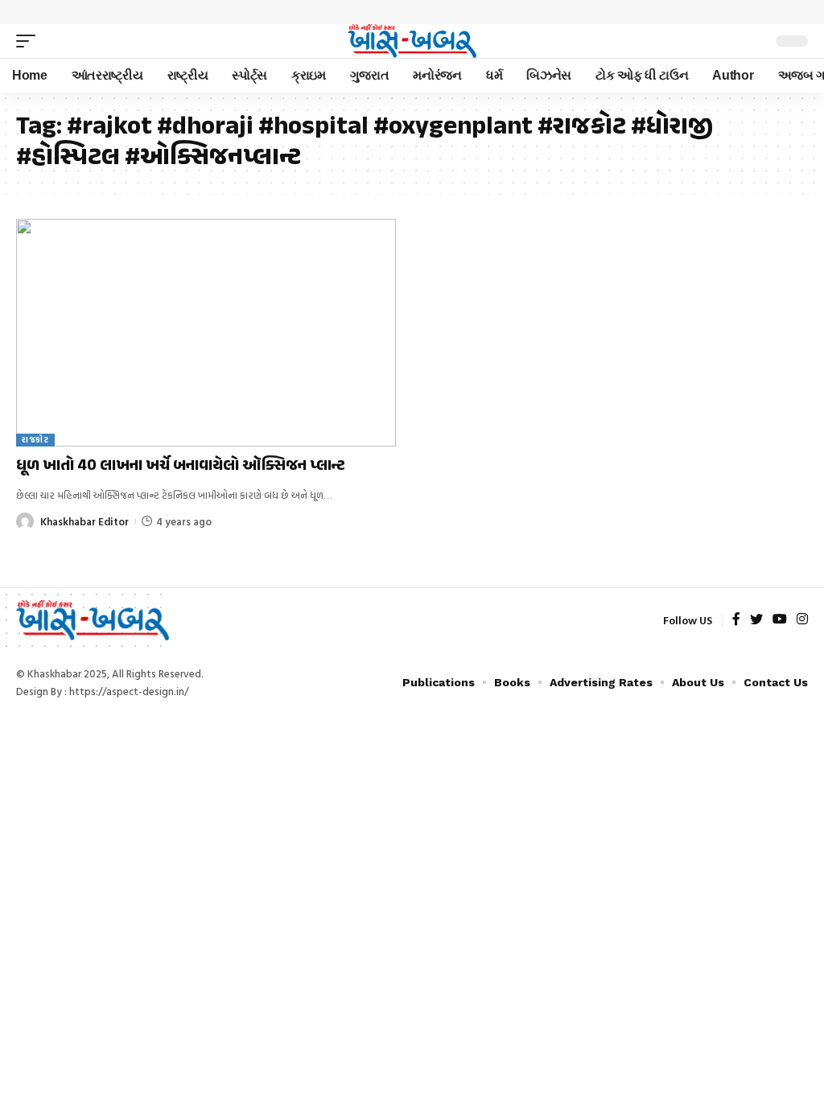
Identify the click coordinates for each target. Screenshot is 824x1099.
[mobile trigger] (29, 41)
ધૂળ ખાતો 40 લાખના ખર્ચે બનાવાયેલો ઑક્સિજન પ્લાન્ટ (180, 466)
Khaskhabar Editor (84, 521)
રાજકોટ (35, 440)
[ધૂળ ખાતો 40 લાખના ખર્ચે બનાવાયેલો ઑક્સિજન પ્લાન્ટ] (206, 333)
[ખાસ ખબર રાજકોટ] (412, 41)
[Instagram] (802, 620)
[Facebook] (736, 620)
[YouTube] (779, 620)
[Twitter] (756, 620)
